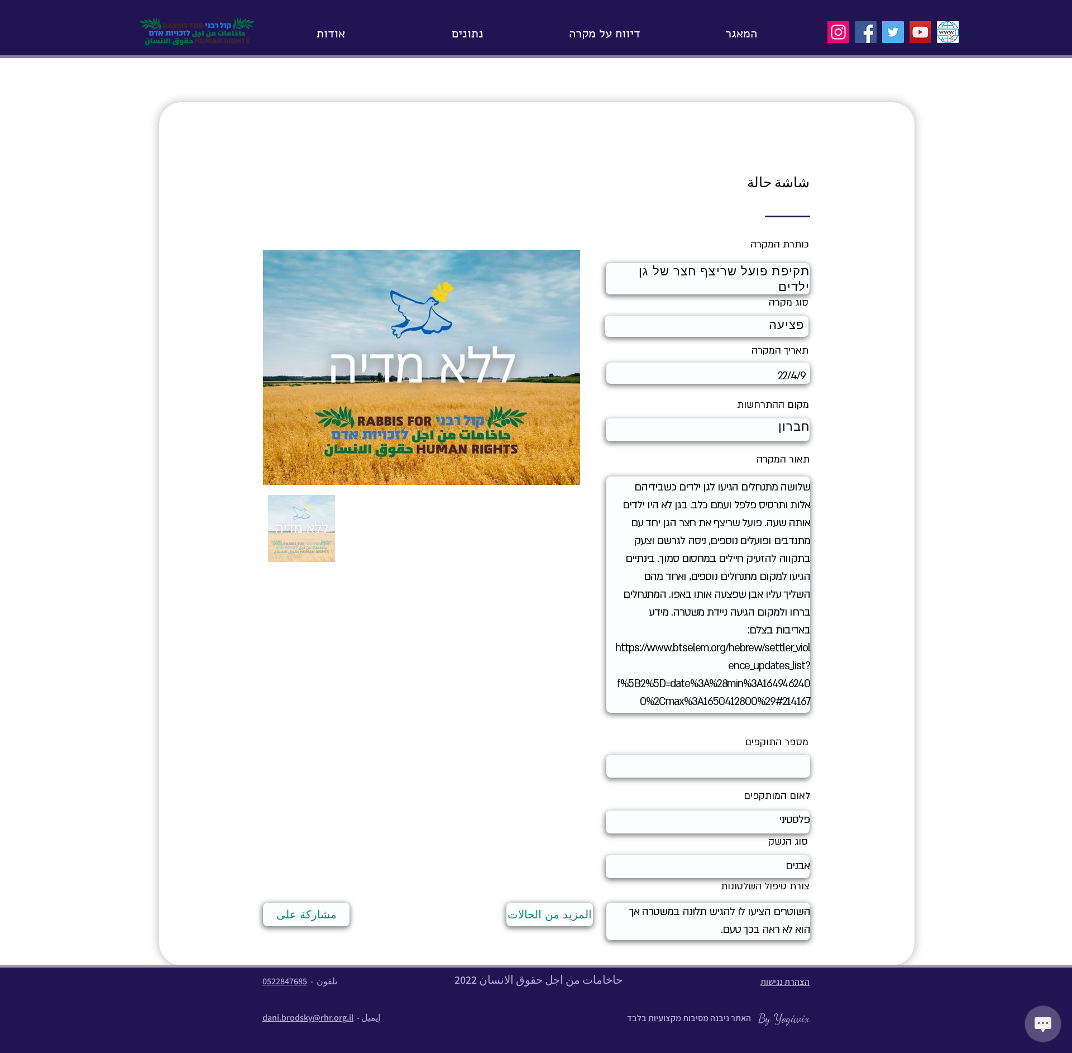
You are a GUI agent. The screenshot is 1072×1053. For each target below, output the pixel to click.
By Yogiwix (782, 1018)
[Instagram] (838, 32)
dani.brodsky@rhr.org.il (307, 1017)
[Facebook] (866, 32)
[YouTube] (920, 32)
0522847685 (284, 981)
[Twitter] (893, 32)
